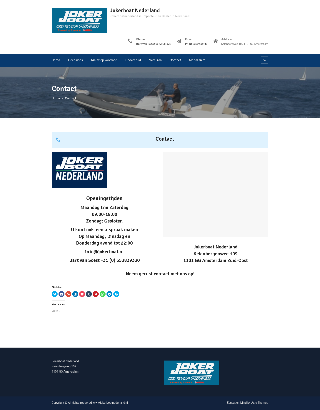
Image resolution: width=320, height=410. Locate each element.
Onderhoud (133, 60)
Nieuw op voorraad (104, 60)
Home (56, 60)
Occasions (75, 60)
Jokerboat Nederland (135, 10)
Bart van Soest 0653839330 (153, 44)
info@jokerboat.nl (196, 44)
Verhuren (155, 60)
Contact (175, 60)
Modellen (195, 60)
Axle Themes (259, 402)
